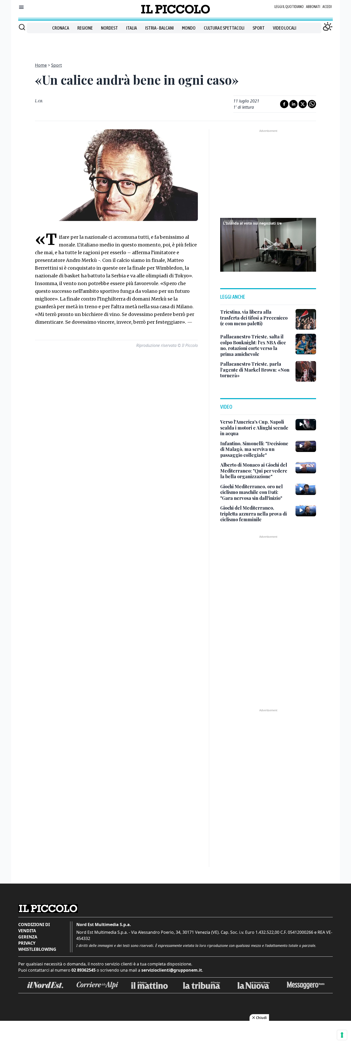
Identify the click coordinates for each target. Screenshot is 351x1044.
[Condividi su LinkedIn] (293, 104)
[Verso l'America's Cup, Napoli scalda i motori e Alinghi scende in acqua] (305, 424)
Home (41, 65)
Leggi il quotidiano (289, 7)
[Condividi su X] (303, 104)
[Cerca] (22, 27)
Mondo (189, 28)
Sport (259, 28)
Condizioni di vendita (34, 928)
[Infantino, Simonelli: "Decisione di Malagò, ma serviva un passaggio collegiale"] (305, 446)
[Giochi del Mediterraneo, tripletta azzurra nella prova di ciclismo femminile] (305, 510)
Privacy (26, 943)
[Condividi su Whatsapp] (312, 104)
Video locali (284, 28)
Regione (85, 28)
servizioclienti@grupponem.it (171, 970)
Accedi (327, 7)
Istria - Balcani (159, 28)
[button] (268, 244)
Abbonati (313, 7)
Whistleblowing (37, 949)
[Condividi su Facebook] (284, 104)
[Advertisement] (175, 44)
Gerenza (27, 937)
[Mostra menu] (21, 7)
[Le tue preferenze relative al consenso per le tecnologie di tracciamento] (342, 1035)
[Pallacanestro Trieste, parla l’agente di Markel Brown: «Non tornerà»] (305, 371)
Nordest (109, 28)
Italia (131, 28)
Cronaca (60, 28)
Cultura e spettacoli (224, 28)
